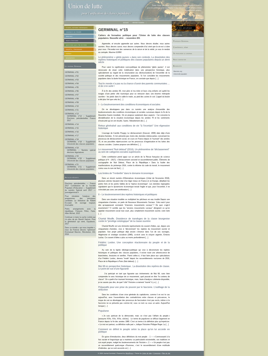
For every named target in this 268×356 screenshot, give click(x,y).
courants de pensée (73, 32)
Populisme (103, 311)
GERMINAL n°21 (72, 110)
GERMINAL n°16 (72, 132)
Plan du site (166, 353)
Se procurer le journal (182, 53)
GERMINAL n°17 (72, 136)
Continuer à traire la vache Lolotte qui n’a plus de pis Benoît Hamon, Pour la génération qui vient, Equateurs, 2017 (80, 220)
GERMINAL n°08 (72, 99)
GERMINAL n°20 (72, 156)
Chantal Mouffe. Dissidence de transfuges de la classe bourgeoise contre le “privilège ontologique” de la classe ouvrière (134, 219)
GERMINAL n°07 (72, 95)
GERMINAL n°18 (72, 139)
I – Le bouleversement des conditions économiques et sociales (129, 104)
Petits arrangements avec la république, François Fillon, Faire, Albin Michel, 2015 (80, 211)
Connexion (157, 353)
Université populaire (180, 74)
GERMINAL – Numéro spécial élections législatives (81, 151)
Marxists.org (178, 71)
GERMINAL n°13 (72, 114)
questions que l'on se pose (76, 45)
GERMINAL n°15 (72, 128)
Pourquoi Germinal (181, 41)
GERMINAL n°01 (72, 72)
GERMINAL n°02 (72, 76)
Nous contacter (179, 60)
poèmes (68, 54)
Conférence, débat (180, 47)
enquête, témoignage (74, 49)
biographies (70, 58)
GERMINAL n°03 (72, 80)
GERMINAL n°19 (72, 148)
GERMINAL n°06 (72, 91)
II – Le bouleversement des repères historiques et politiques (127, 194)
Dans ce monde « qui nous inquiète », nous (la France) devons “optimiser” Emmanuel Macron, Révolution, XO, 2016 (80, 230)
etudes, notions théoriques (77, 28)
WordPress (129, 353)
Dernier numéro (138, 23)
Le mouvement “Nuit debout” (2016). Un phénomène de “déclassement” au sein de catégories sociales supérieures (134, 150)
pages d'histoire (72, 41)
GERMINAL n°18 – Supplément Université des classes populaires (81, 143)
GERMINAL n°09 (72, 102)
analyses (69, 36)
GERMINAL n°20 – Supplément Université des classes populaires (81, 159)
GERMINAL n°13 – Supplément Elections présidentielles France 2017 (81, 118)
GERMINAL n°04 (72, 83)
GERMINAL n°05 (72, 87)
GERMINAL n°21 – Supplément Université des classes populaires (81, 168)
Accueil (126, 23)
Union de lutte (147, 353)
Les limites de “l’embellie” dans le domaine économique (125, 173)
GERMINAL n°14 (72, 124)
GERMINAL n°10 (72, 106)
